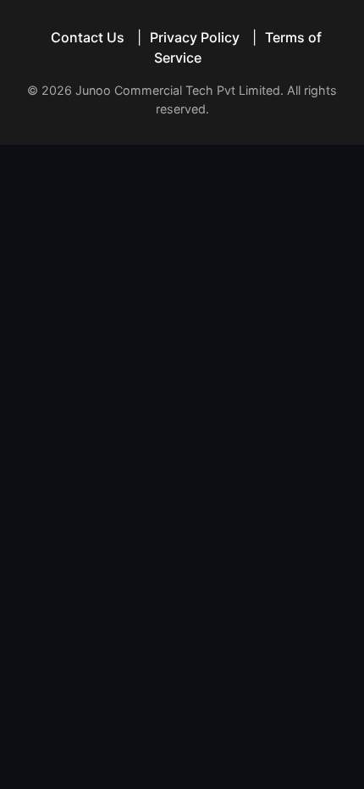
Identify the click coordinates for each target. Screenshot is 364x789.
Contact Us (87, 37)
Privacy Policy (195, 37)
